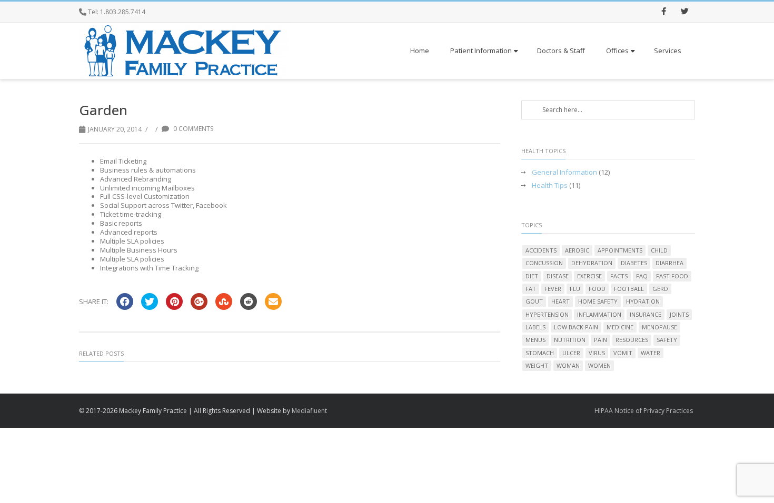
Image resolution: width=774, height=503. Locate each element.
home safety (598, 301)
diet (531, 276)
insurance (645, 314)
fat (530, 289)
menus (535, 340)
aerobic (577, 250)
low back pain (576, 327)
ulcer (571, 353)
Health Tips (550, 185)
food (597, 289)
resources (632, 340)
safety (667, 340)
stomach (539, 353)
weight (536, 365)
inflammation (599, 314)
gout (534, 301)
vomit (622, 353)
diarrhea (669, 263)
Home (419, 50)
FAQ (642, 276)
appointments (620, 250)
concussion (544, 263)
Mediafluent (309, 410)
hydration (643, 301)
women (599, 365)
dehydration (591, 263)
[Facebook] (663, 12)
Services (667, 50)
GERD (660, 289)
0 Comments (192, 128)
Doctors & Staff (561, 50)
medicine (620, 327)
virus (597, 353)
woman (568, 365)
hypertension (547, 314)
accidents (541, 250)
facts (619, 276)
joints (679, 314)
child (659, 250)
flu (575, 289)
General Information (564, 172)
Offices (617, 50)
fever (552, 289)
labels (535, 327)
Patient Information (481, 50)
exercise (589, 276)
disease (558, 276)
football (629, 289)
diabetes (634, 263)
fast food (672, 276)
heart (560, 301)
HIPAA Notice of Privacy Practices (643, 410)
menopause (659, 327)
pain (600, 340)
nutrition (570, 340)
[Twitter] (684, 12)
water (650, 353)
